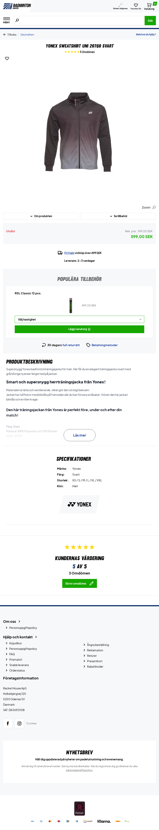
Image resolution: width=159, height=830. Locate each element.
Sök (150, 20)
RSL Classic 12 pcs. (28, 293)
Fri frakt (69, 253)
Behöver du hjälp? (146, 34)
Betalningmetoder (105, 345)
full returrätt (71, 345)
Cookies (31, 723)
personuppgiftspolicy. (79, 770)
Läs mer (79, 435)
